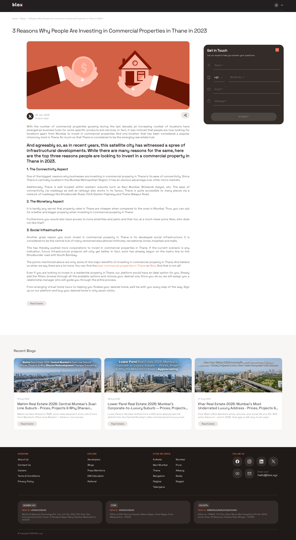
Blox (153, 265)
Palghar (157, 481)
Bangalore (159, 475)
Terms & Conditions (29, 475)
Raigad (180, 481)
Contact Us (24, 464)
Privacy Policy (26, 481)
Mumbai (180, 459)
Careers (22, 470)
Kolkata (157, 459)
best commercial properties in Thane (121, 265)
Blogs (91, 464)
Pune (179, 464)
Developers (94, 459)
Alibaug (180, 470)
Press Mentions (96, 470)
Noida (179, 475)
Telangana (159, 486)
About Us (23, 459)
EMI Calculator (96, 475)
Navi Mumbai (160, 464)
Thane (156, 470)
